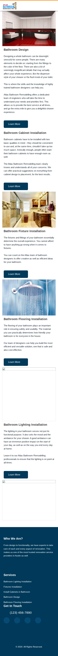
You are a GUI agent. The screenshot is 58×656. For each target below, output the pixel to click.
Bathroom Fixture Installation (24, 231)
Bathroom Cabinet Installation (25, 132)
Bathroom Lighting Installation (25, 424)
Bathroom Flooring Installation (25, 319)
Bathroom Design (16, 49)
